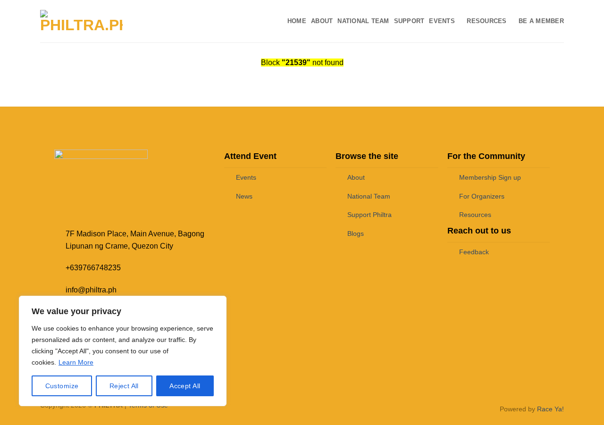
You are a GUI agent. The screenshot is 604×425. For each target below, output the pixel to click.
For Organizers (481, 196)
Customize (62, 386)
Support (409, 21)
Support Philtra (369, 214)
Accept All (184, 386)
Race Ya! (550, 409)
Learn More (76, 362)
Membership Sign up (490, 177)
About (322, 21)
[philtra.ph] (81, 21)
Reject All (124, 386)
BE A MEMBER (541, 21)
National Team (363, 21)
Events (442, 21)
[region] (122, 351)
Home (296, 21)
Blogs (355, 233)
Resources (486, 21)
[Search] (140, 21)
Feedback (474, 252)
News (244, 196)
